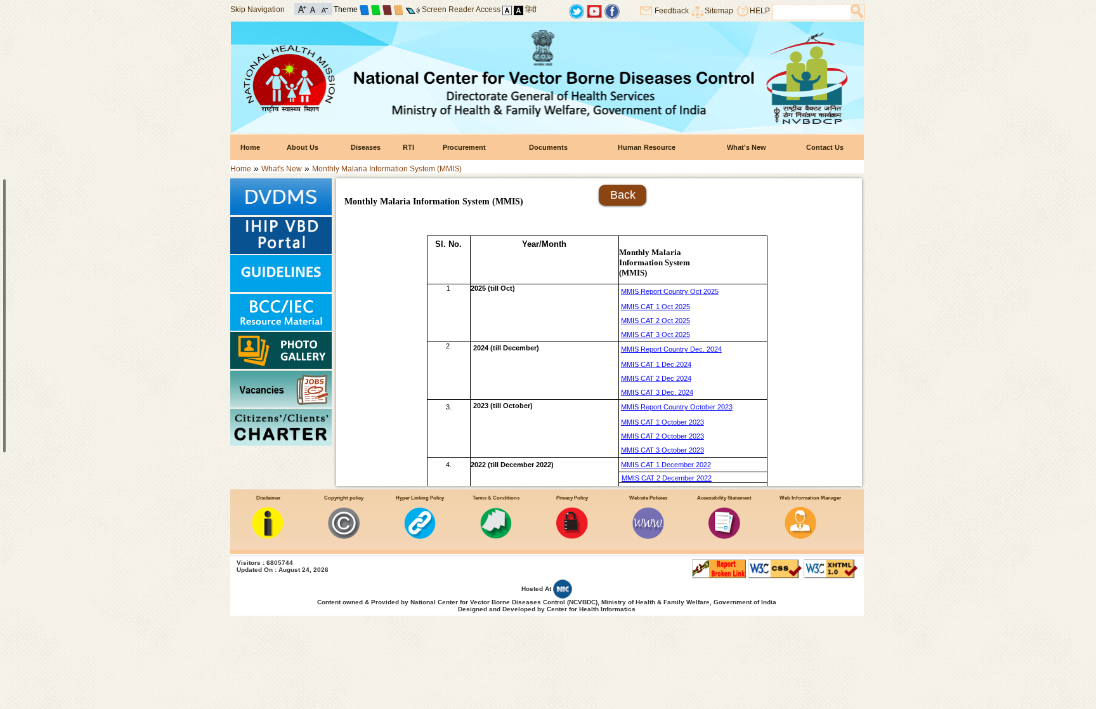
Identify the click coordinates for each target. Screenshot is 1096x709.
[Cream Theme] (398, 9)
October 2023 (683, 422)
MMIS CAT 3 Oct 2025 (655, 334)
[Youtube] (594, 11)
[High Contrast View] (518, 9)
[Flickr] (612, 11)
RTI (408, 147)
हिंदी (531, 9)
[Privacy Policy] (572, 536)
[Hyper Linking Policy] (420, 536)
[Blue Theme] (364, 9)
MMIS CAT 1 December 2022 (666, 464)
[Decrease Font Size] (324, 8)
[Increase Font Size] (302, 8)
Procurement (464, 147)
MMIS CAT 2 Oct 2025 (655, 320)
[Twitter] (576, 11)
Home (250, 147)
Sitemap (719, 10)
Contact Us (825, 147)
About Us (302, 147)
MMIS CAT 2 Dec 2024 (656, 378)
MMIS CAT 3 (641, 450)
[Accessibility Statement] (724, 536)
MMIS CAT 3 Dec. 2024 (657, 392)
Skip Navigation (257, 9)
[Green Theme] (376, 9)
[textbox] (812, 12)
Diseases (366, 147)
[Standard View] (507, 9)
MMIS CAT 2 (641, 436)
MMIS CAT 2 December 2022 (667, 478)
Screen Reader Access (461, 9)
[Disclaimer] (268, 536)
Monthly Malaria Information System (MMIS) (387, 169)
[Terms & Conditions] (496, 536)
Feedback (672, 10)
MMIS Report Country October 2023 (677, 407)
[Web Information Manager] (800, 536)
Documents (548, 147)
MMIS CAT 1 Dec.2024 (656, 364)
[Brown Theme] (387, 9)
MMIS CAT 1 (641, 422)
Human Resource (646, 147)
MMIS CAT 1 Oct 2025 (655, 306)
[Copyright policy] (344, 536)
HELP (760, 10)
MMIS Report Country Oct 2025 (670, 291)
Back (623, 195)
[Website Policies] (648, 536)
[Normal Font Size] (313, 8)
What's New (746, 147)
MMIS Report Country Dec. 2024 (671, 349)
